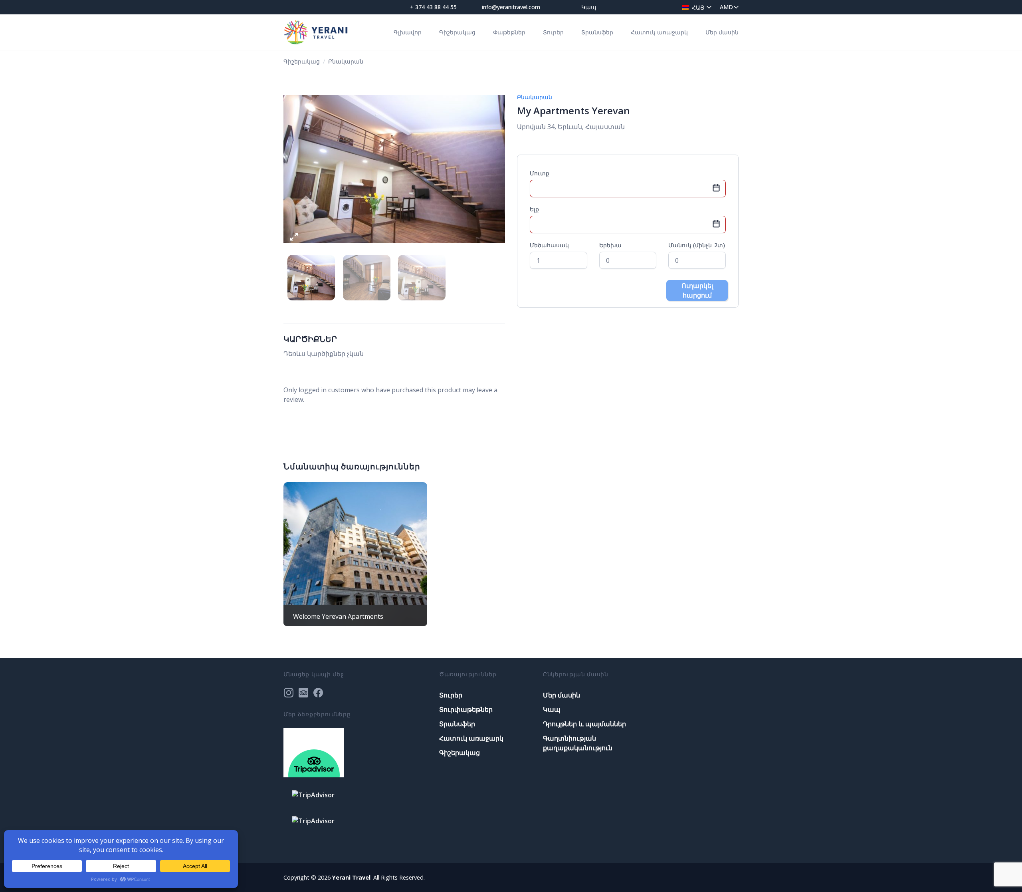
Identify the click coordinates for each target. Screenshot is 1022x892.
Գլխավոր (408, 32)
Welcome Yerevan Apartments (338, 616)
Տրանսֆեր (597, 32)
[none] (694, 7)
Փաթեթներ (509, 32)
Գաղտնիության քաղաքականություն (577, 743)
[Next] (493, 169)
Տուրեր (553, 32)
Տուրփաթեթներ (466, 709)
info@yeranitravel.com (511, 7)
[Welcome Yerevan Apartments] (355, 554)
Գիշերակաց (457, 32)
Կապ (588, 7)
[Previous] (295, 169)
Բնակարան (345, 61)
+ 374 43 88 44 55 (433, 7)
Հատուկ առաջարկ (659, 32)
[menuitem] (694, 7)
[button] (294, 239)
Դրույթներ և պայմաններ (584, 723)
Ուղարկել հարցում (697, 290)
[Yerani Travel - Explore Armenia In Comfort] (315, 32)
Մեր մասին (722, 32)
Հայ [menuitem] (698, 7)
